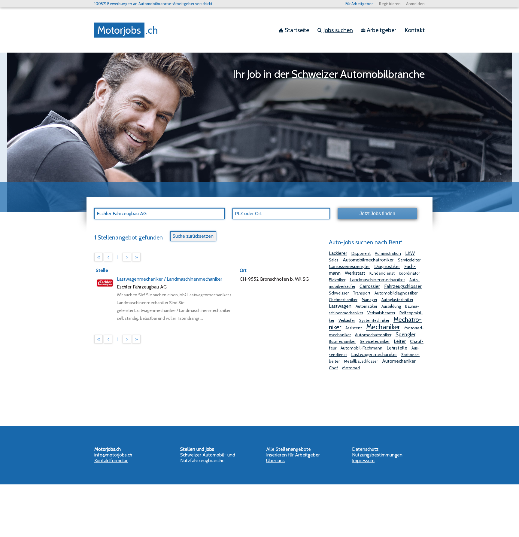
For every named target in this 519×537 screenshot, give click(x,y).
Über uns (275, 460)
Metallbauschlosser (361, 361)
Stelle (102, 270)
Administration (388, 253)
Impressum (363, 460)
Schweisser (339, 293)
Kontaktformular (111, 460)
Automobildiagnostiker (396, 293)
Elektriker (337, 279)
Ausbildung (391, 306)
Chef (333, 368)
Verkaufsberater (381, 312)
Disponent (361, 253)
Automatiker (366, 306)
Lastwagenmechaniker (374, 354)
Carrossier (370, 286)
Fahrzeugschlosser (403, 286)
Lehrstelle (397, 348)
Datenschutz (365, 449)
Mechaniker (383, 326)
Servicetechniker (375, 341)
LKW (410, 253)
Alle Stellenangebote (288, 449)
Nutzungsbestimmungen (377, 455)
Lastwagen (340, 306)
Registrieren (390, 3)
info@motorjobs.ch (113, 455)
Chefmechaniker (343, 299)
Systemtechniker (374, 320)
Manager (369, 299)
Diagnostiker (387, 266)
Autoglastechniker (397, 299)
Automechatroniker (373, 334)
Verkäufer (346, 320)
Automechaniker (399, 361)
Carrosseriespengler (349, 266)
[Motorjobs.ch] (127, 30)
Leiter (400, 341)
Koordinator (409, 273)
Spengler (405, 334)
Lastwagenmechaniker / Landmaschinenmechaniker (169, 279)
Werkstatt (355, 273)
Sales (333, 260)
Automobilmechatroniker (368, 260)
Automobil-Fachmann (361, 348)
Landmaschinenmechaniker (377, 279)
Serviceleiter (409, 260)
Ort (243, 270)
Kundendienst (382, 273)
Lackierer (338, 253)
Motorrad (351, 368)
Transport (361, 293)
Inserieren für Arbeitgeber (293, 455)
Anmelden (415, 3)
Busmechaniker (342, 341)
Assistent (353, 327)
